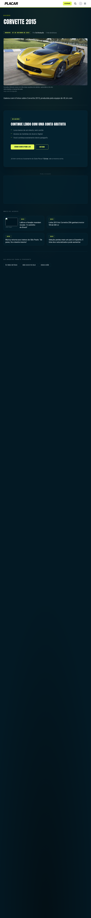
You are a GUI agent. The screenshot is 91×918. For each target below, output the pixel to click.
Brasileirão (45, 265)
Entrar (42, 147)
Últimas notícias (11, 265)
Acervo (7, 15)
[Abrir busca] (75, 3)
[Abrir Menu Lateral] (85, 3)
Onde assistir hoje (29, 265)
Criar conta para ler (22, 147)
